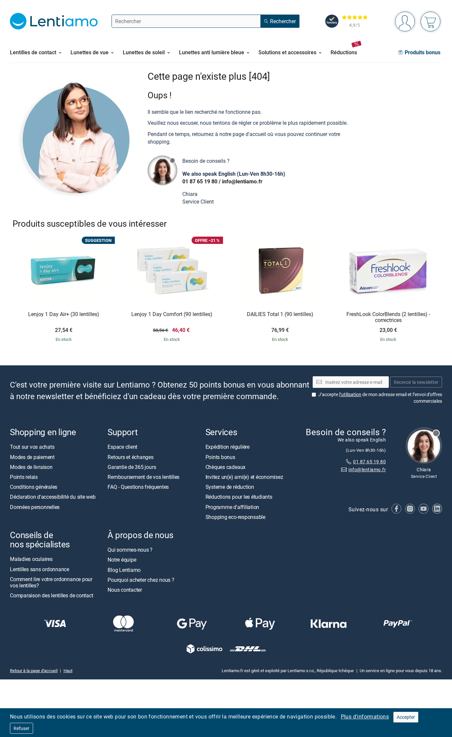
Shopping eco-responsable (235, 517)
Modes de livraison (31, 467)
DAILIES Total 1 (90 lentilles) (280, 314)
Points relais (24, 477)
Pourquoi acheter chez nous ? (141, 579)
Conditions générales (33, 487)
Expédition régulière (227, 447)
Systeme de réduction (229, 487)
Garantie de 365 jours (132, 467)
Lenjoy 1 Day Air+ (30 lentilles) (63, 314)
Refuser (21, 728)
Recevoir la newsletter (416, 382)
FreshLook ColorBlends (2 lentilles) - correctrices (388, 317)
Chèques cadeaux (225, 467)
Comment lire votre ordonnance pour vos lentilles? (51, 582)
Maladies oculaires (31, 559)
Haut (68, 671)
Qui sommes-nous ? (130, 550)
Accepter (406, 717)
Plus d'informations (365, 716)
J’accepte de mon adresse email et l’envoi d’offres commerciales (380, 398)
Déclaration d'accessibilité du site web (53, 497)
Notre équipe (122, 560)
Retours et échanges (130, 457)
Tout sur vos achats (32, 447)
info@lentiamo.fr (242, 181)
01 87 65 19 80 (199, 181)
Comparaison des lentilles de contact (51, 595)
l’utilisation (350, 395)
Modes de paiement (32, 457)
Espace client (122, 447)
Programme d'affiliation (232, 507)
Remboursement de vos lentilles (143, 477)
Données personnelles (35, 507)
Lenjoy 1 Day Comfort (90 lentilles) (171, 314)
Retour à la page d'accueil (34, 671)
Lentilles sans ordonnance (39, 569)
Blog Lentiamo (124, 570)
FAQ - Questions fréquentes (138, 487)
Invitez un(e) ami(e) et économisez (244, 477)
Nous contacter (125, 589)
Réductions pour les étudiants (238, 497)
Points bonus (220, 457)
